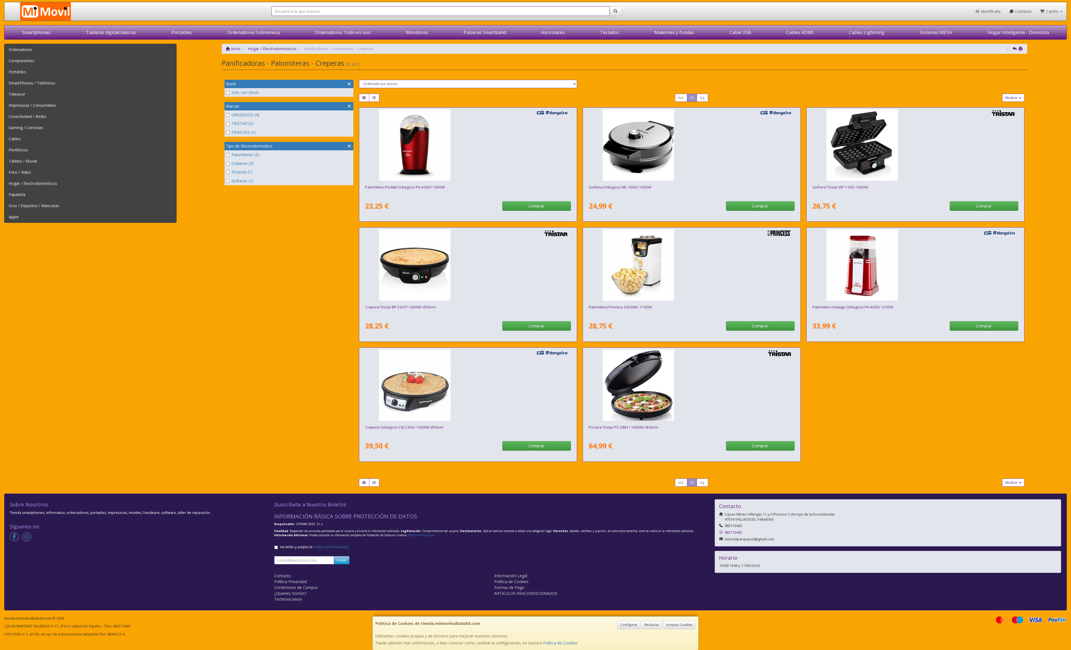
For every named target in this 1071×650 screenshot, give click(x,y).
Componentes (21, 60)
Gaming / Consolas (26, 127)
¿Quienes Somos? (290, 593)
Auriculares (553, 32)
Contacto (1023, 11)
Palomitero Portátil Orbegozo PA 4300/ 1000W (405, 187)
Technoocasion (288, 599)
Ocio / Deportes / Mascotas (34, 205)
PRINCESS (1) (243, 132)
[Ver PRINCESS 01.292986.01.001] (691, 265)
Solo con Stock (245, 92)
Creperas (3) (242, 163)
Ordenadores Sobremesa (253, 32)
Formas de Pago (509, 587)
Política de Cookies (560, 643)
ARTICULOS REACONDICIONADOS (526, 593)
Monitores (417, 32)
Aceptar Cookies (679, 624)
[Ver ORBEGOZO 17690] (915, 265)
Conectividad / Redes (28, 116)
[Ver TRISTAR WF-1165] (915, 145)
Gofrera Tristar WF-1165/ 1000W (840, 187)
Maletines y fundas (674, 32)
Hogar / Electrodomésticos (33, 183)
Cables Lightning (866, 32)
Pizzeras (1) (241, 172)
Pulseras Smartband (485, 32)
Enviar (341, 560)
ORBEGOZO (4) (245, 114)
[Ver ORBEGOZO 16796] (467, 385)
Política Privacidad (290, 581)
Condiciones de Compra (295, 587)
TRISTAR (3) (242, 123)
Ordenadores (20, 49)
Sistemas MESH (936, 32)
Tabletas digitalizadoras (111, 32)
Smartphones (36, 32)
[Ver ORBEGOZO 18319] (691, 145)
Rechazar (652, 624)
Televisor (17, 94)
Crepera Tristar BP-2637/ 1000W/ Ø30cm (400, 307)
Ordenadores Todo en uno (343, 32)
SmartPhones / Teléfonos (32, 83)
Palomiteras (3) (245, 154)
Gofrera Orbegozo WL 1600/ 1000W (620, 187)
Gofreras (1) (242, 180)
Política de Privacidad (421, 535)
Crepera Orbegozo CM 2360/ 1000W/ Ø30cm (404, 427)
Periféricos (18, 150)
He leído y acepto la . (314, 547)
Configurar (628, 624)
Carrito (1052, 11)
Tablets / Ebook (23, 161)
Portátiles (17, 71)
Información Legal (510, 575)
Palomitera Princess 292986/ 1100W (620, 307)
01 (692, 97)
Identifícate (990, 11)
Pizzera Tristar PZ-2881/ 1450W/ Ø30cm (623, 427)
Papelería (17, 194)
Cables (15, 138)
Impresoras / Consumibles (32, 105)
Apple (14, 216)
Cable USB (740, 32)
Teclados (609, 32)
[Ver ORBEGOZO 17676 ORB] (467, 145)
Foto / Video (20, 172)
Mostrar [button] (1012, 97)
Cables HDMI (800, 32)
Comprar (536, 206)
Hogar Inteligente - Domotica (1018, 32)
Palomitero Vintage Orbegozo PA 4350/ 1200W (852, 307)
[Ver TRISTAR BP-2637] (467, 265)
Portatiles (182, 32)
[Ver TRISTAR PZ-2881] (691, 385)
